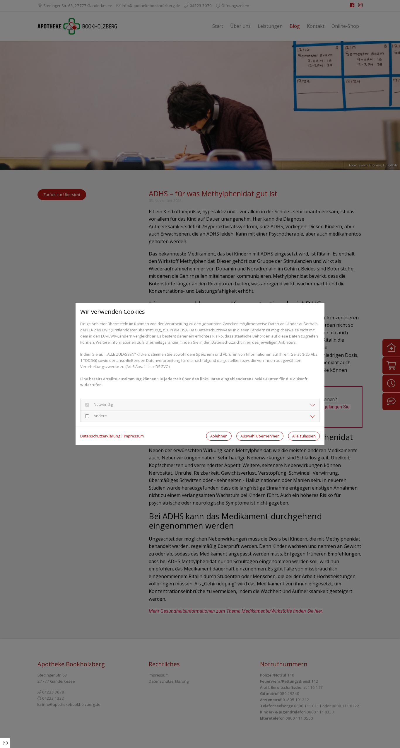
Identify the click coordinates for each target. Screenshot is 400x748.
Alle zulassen (304, 436)
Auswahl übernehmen (260, 436)
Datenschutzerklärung (100, 436)
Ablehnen (219, 436)
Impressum (134, 436)
